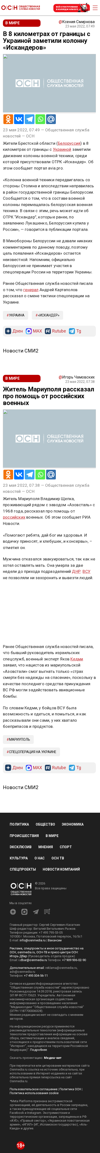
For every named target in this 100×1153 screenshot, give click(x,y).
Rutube (59, 331)
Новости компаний (61, 869)
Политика (19, 824)
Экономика (72, 824)
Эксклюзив (21, 847)
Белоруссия (69, 143)
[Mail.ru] (51, 119)
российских (14, 517)
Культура (19, 858)
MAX (37, 331)
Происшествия (24, 836)
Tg (78, 331)
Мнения (45, 847)
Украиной (62, 149)
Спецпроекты (23, 869)
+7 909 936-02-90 (74, 960)
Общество (45, 824)
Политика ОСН (70, 1089)
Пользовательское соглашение (33, 1089)
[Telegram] (29, 119)
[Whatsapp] (40, 119)
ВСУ (87, 571)
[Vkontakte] (19, 119)
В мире (52, 836)
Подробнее (38, 1050)
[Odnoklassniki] (8, 119)
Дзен (17, 331)
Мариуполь (19, 739)
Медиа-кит (52, 1058)
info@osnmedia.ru (33, 940)
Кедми (76, 659)
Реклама (18, 592)
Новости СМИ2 (20, 351)
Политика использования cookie (34, 1093)
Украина (17, 315)
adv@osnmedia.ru (22, 971)
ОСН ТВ (57, 858)
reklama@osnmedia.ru (61, 968)
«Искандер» (48, 315)
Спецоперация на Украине (32, 752)
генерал (30, 289)
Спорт (66, 847)
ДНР (76, 571)
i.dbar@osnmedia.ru (33, 960)
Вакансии (55, 940)
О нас (39, 858)
